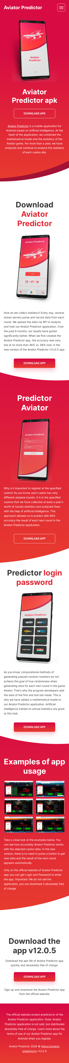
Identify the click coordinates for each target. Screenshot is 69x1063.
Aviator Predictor (23, 7)
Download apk (34, 113)
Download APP (34, 363)
